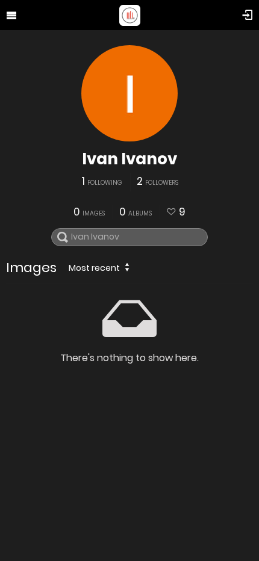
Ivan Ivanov (129, 159)
